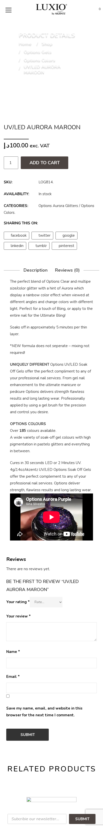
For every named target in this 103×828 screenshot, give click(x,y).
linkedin (17, 245)
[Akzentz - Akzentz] (51, 9)
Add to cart (45, 163)
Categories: (16, 205)
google (68, 235)
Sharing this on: (21, 223)
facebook (18, 235)
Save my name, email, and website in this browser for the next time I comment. (44, 712)
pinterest (66, 245)
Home (25, 43)
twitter (44, 235)
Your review (18, 616)
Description (36, 270)
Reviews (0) (67, 270)
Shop (47, 43)
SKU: (8, 182)
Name (13, 651)
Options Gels (38, 51)
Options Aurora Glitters (58, 205)
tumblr (41, 245)
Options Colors (39, 59)
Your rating (18, 601)
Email (13, 676)
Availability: (16, 193)
